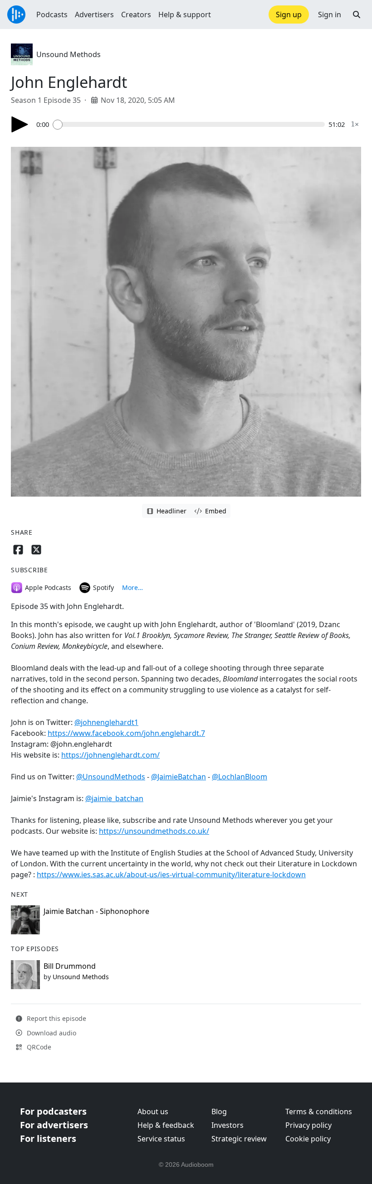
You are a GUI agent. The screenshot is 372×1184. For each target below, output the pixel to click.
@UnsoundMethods (110, 777)
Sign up (289, 14)
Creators (136, 14)
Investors (227, 1125)
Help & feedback (165, 1125)
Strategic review (239, 1139)
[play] (20, 124)
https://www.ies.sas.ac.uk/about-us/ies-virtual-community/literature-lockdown (171, 875)
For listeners (48, 1138)
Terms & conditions (318, 1111)
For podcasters (53, 1111)
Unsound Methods (68, 54)
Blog (219, 1111)
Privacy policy (308, 1125)
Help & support (184, 14)
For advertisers (54, 1125)
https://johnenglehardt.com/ (110, 755)
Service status (161, 1139)
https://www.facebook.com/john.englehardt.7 (126, 733)
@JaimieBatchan (178, 777)
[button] (356, 14)
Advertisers (94, 14)
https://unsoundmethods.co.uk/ (154, 831)
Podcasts (52, 14)
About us (152, 1111)
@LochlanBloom (239, 777)
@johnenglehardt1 (106, 722)
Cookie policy (308, 1139)
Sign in (329, 14)
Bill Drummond (70, 966)
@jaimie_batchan (114, 798)
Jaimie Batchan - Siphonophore (96, 911)
